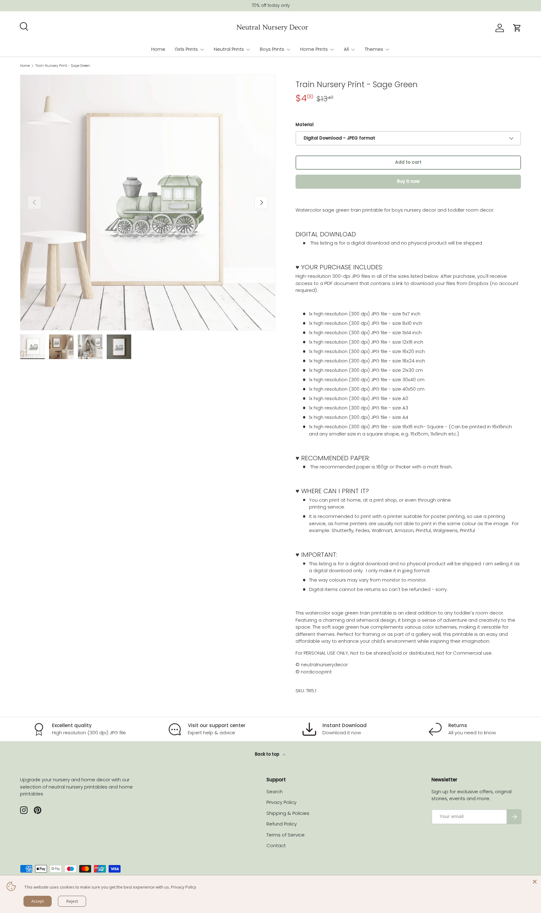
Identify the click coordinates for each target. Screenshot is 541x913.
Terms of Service (285, 834)
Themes (374, 49)
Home (158, 49)
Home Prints (314, 49)
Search (274, 791)
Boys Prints (272, 49)
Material (305, 125)
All (346, 49)
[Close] (535, 882)
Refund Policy (281, 824)
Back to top (267, 754)
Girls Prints (186, 49)
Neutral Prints (229, 49)
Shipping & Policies (287, 813)
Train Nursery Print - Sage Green (62, 65)
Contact (276, 845)
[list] (147, 202)
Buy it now (408, 181)
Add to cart (408, 162)
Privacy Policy (281, 802)
